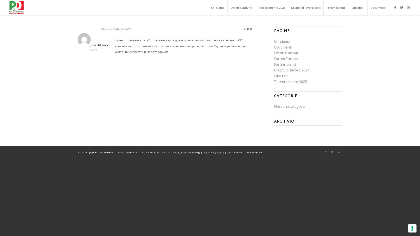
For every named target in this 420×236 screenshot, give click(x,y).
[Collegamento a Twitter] (402, 7)
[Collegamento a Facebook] (395, 7)
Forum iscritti (285, 64)
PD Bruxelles (107, 152)
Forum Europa (286, 58)
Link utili (281, 76)
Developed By (253, 152)
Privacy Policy (216, 152)
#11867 (248, 29)
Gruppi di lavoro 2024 (291, 70)
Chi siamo (282, 41)
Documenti (283, 47)
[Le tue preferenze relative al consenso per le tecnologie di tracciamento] (412, 228)
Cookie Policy (235, 152)
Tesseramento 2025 (290, 81)
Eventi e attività (286, 52)
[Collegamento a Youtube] (408, 7)
